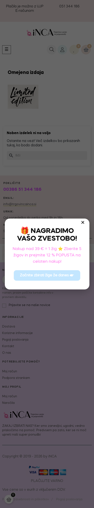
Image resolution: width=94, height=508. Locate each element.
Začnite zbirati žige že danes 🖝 (47, 275)
